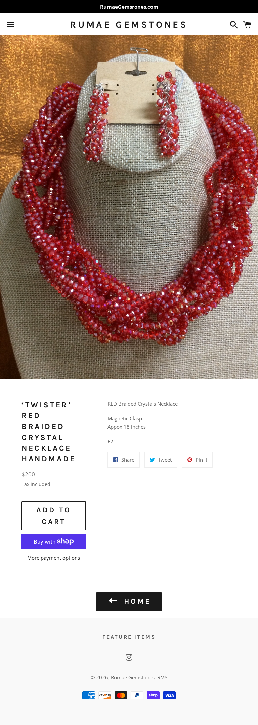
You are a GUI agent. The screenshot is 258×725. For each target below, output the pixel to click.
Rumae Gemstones (129, 24)
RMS (162, 677)
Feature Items (129, 637)
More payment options (53, 557)
